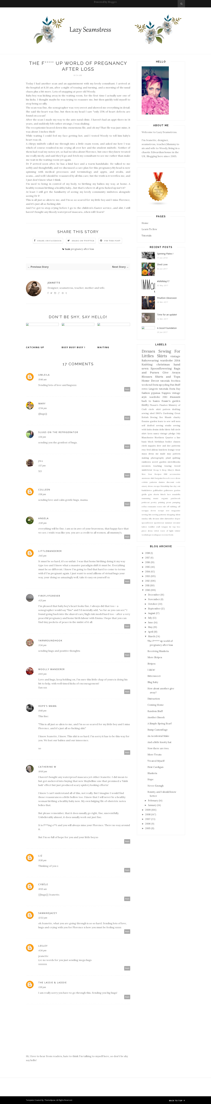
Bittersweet (154, 676)
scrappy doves (149, 510)
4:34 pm (42, 950)
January (152, 805)
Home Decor (150, 380)
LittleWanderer (50, 551)
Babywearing (150, 360)
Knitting (147, 364)
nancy (156, 433)
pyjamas (155, 393)
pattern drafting (171, 409)
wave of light (166, 531)
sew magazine (173, 510)
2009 (148, 809)
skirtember (169, 518)
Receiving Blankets (158, 651)
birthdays (159, 441)
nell (173, 421)
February (153, 800)
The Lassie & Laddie (52, 982)
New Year (147, 474)
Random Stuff (155, 711)
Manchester (147, 437)
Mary (42, 403)
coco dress (175, 478)
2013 (147, 576)
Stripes (151, 663)
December (154, 594)
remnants (152, 506)
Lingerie (153, 388)
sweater (176, 523)
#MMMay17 (163, 281)
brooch (166, 478)
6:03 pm (42, 674)
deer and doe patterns (168, 445)
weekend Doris (150, 384)
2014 (147, 571)
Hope (151, 779)
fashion (146, 393)
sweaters (146, 466)
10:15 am (42, 889)
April (150, 631)
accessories (175, 474)
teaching (157, 466)
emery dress (147, 486)
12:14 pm (42, 408)
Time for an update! (167, 314)
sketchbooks (174, 461)
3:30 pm (42, 523)
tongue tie (166, 527)
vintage (175, 356)
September (154, 608)
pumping (176, 502)
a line (177, 437)
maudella (176, 494)
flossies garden (149, 421)
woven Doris (167, 535)
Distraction (154, 698)
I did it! (151, 669)
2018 (147, 553)
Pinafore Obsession (167, 297)
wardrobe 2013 (158, 397)
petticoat (146, 502)
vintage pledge (167, 433)
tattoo (144, 527)
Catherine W (47, 766)
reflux (144, 506)
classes (176, 441)
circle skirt (155, 409)
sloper (177, 518)
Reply (127, 389)
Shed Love (162, 264)
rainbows (146, 461)
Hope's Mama (47, 705)
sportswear (159, 523)
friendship (165, 486)
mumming (146, 498)
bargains (159, 478)
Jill (40, 460)
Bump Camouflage (158, 729)
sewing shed (148, 413)
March (151, 636)
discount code (173, 482)
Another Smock (156, 717)
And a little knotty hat (159, 742)
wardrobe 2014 (170, 360)
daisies (162, 482)
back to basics (151, 401)
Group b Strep (160, 470)
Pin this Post (112, 241)
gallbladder (158, 490)
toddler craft (154, 527)
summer (168, 523)
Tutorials (146, 235)
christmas (163, 364)
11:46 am (42, 379)
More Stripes (155, 657)
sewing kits (147, 514)
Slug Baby (153, 682)
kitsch (163, 494)
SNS (165, 474)
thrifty (145, 405)
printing (161, 502)
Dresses (148, 351)
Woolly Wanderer (51, 669)
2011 (147, 585)
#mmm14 (175, 397)
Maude (168, 417)
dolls (161, 429)
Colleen (44, 489)
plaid (168, 457)
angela (43, 518)
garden (177, 490)
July (178, 433)
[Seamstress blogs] (158, 204)
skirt (162, 518)
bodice (168, 441)
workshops (146, 535)
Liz (40, 855)
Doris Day (174, 388)
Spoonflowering (161, 368)
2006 (148, 823)
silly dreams (154, 518)
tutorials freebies (170, 380)
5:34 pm (42, 645)
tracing (168, 466)
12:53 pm (42, 917)
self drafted (148, 425)
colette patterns (149, 482)
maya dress (148, 453)
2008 (147, 814)
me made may (163, 453)
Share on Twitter (83, 241)
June (150, 622)
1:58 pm (42, 494)
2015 (147, 566)
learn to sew (164, 421)
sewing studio (163, 425)
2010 (147, 590)
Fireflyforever (49, 595)
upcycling (164, 384)
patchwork (175, 498)
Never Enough (156, 785)
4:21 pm (42, 600)
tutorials (163, 388)
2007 (147, 819)
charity (176, 417)
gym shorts (153, 494)
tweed (177, 466)
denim (155, 429)
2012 (147, 580)
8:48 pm (42, 710)
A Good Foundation (167, 328)
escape (157, 486)
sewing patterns (159, 514)
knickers (163, 449)
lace (169, 494)
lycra (150, 433)
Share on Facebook (49, 241)
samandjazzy (47, 913)
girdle (144, 494)
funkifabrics (147, 490)
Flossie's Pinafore (159, 405)
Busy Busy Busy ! (73, 347)
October (152, 603)
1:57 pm (42, 465)
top (174, 527)
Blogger (112, 1)
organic (164, 498)
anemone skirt (148, 478)
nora (178, 421)
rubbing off (175, 506)
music (155, 498)
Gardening (168, 413)
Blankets (152, 773)
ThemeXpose (49, 1100)
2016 (147, 562)
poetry (154, 502)
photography (157, 457)
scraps (161, 510)
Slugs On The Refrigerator (58, 432)
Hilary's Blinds (174, 470)
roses (159, 506)
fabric (167, 429)
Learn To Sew (149, 229)
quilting (176, 457)
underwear (147, 470)
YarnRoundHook (50, 640)
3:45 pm (42, 555)
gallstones (168, 490)
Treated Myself (156, 760)
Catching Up (35, 347)
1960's (159, 413)
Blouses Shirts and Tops (161, 376)
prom (168, 502)
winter (177, 531)
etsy (144, 449)
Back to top (176, 1100)
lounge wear (174, 449)
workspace (157, 535)
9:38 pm (42, 860)
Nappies (166, 393)
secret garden (159, 461)
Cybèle (43, 884)
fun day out (175, 486)
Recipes (157, 474)
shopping (171, 514)
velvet (156, 531)
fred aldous (152, 449)
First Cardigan (155, 767)
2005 (147, 828)
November (154, 599)
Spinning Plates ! (165, 253)
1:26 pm (42, 436)
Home (145, 223)
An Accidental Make (158, 736)
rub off (166, 506)
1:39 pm (42, 987)
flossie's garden (171, 401)
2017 (147, 557)
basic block (147, 441)
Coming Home (156, 704)
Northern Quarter (164, 437)
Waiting (103, 347)
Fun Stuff (175, 384)
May (150, 627)
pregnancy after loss (82, 249)
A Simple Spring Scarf (160, 723)
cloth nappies (149, 445)
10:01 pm (42, 771)
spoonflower (147, 523)
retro (145, 388)
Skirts (162, 356)
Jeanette (54, 282)
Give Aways (171, 372)
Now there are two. (158, 748)
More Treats (154, 754)
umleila (44, 374)
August (151, 613)
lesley (43, 945)
